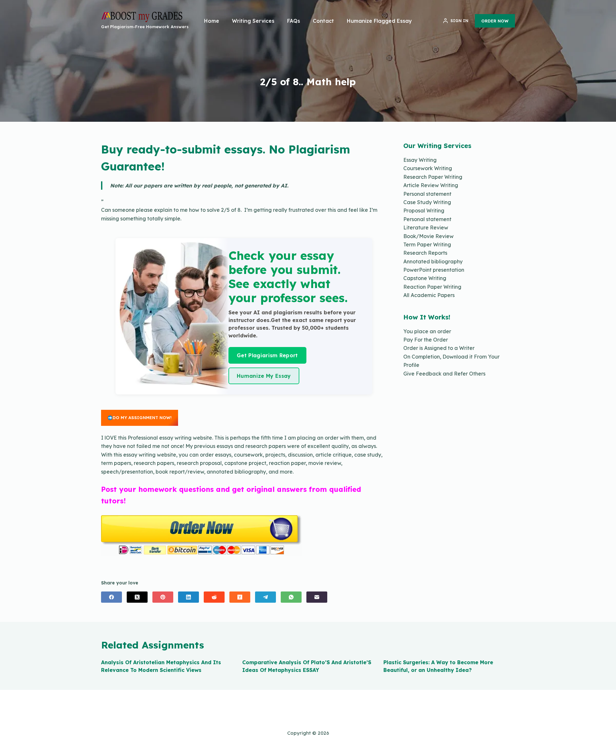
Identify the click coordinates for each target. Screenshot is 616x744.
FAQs (293, 21)
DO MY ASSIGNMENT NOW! (142, 417)
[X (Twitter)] (137, 597)
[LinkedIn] (188, 597)
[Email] (316, 597)
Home (211, 21)
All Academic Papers (429, 295)
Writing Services (253, 21)
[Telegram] (265, 597)
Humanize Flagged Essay (379, 21)
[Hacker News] (239, 597)
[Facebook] (111, 597)
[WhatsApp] (291, 597)
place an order (432, 331)
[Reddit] (214, 597)
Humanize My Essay (264, 376)
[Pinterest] (162, 597)
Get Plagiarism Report (267, 355)
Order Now (495, 20)
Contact (323, 21)
